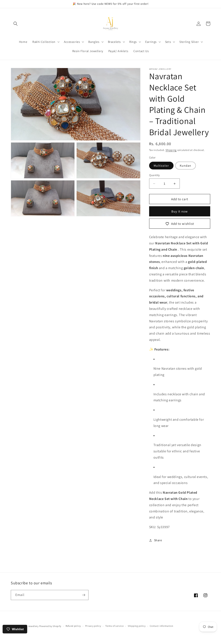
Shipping (171, 150)
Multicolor (161, 166)
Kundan (185, 166)
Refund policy (73, 625)
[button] (15, 23)
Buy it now (179, 211)
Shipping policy (137, 625)
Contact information (161, 625)
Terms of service (114, 625)
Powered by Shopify (50, 626)
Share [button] (158, 540)
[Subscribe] (83, 595)
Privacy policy (93, 625)
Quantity (154, 175)
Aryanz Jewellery (29, 626)
